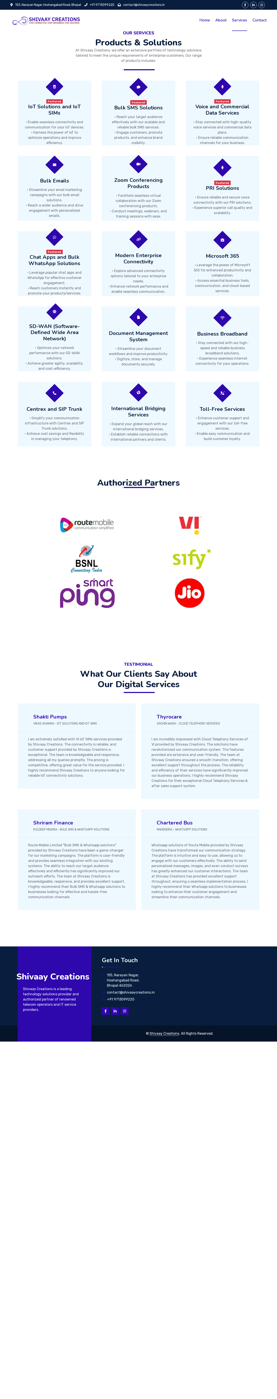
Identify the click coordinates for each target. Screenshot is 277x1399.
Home (205, 20)
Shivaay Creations (164, 1033)
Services (239, 20)
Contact (260, 20)
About (221, 20)
